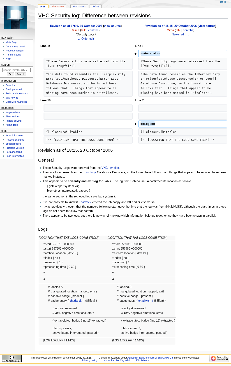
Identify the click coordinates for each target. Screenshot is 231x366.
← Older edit (86, 38)
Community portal (15, 46)
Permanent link (14, 152)
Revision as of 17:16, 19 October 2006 (76, 26)
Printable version (15, 147)
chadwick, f (76, 300)
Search (5, 64)
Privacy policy (89, 360)
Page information (15, 156)
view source (112, 26)
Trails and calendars (17, 93)
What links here (14, 135)
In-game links (13, 112)
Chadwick (85, 202)
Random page (13, 54)
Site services (13, 116)
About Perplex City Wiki (116, 360)
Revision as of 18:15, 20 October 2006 (171, 26)
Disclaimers (142, 360)
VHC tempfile (110, 167)
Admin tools (12, 124)
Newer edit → (180, 34)
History (95, 6)
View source (79, 6)
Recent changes (15, 50)
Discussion (58, 6)
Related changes (15, 139)
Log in (223, 1)
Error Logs (89, 172)
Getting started (14, 89)
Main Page (11, 42)
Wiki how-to (12, 97)
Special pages (13, 143)
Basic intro (11, 85)
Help (8, 58)
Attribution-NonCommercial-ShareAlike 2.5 (150, 357)
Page (43, 6)
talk (83, 30)
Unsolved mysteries (17, 101)
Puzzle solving (13, 120)
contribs (93, 30)
